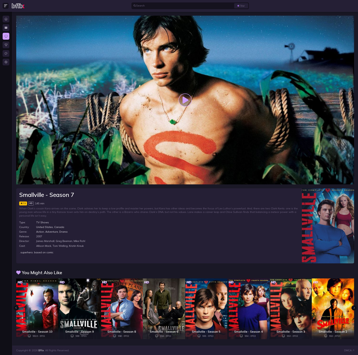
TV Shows (42, 222)
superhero (27, 252)
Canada (59, 227)
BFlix (41, 350)
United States (44, 227)
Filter (242, 5)
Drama (63, 231)
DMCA (348, 350)
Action (40, 231)
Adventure (51, 231)
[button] (354, 307)
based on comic (43, 252)
